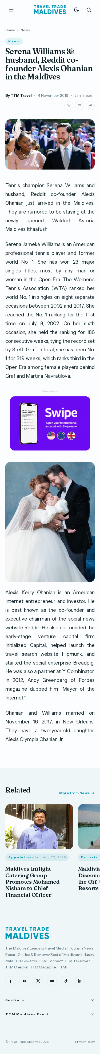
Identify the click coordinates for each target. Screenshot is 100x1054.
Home (10, 30)
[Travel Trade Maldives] (27, 933)
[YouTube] (52, 981)
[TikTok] (66, 981)
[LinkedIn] (80, 981)
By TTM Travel (18, 95)
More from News (74, 793)
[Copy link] (90, 105)
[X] (38, 981)
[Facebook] (10, 981)
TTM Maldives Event (27, 1014)
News (25, 30)
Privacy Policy (85, 1042)
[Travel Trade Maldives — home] (50, 10)
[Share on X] (68, 105)
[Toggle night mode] (76, 10)
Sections (14, 1000)
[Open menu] (11, 10)
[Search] (89, 10)
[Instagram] (24, 981)
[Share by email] (79, 105)
